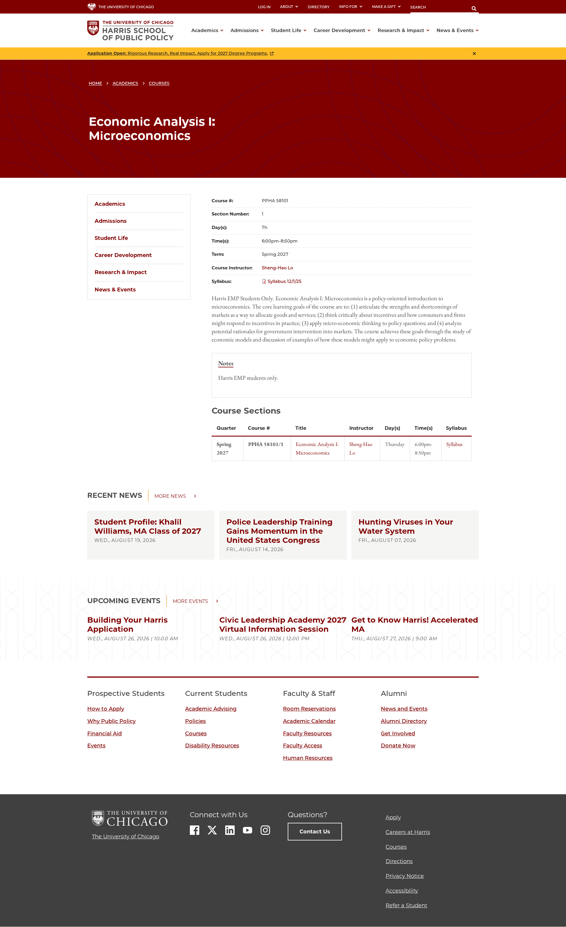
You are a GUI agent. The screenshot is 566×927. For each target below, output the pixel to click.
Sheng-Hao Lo (277, 268)
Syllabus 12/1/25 (285, 281)
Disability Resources (212, 745)
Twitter (212, 830)
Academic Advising (210, 709)
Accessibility (402, 891)
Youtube (247, 830)
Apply (393, 817)
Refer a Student (406, 905)
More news (170, 496)
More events (190, 601)
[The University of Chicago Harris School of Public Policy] (132, 30)
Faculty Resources (307, 733)
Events (96, 745)
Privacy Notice (405, 876)
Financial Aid (104, 733)
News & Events (115, 289)
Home (95, 83)
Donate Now (398, 745)
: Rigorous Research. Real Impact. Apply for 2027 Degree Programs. (177, 53)
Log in (264, 7)
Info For (348, 6)
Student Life (111, 238)
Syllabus (454, 444)
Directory (319, 7)
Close (474, 53)
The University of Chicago (125, 836)
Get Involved (398, 733)
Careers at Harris (408, 832)
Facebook (194, 830)
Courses (159, 83)
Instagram (265, 830)
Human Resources (308, 758)
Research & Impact (121, 272)
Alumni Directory (404, 721)
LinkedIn (230, 830)
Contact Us (315, 831)
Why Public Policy (111, 721)
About (286, 6)
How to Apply (105, 709)
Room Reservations (309, 709)
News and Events (404, 709)
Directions (399, 861)
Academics (125, 83)
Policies (195, 721)
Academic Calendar (309, 721)
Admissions (111, 221)
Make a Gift (384, 6)
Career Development (123, 255)
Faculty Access (302, 745)
